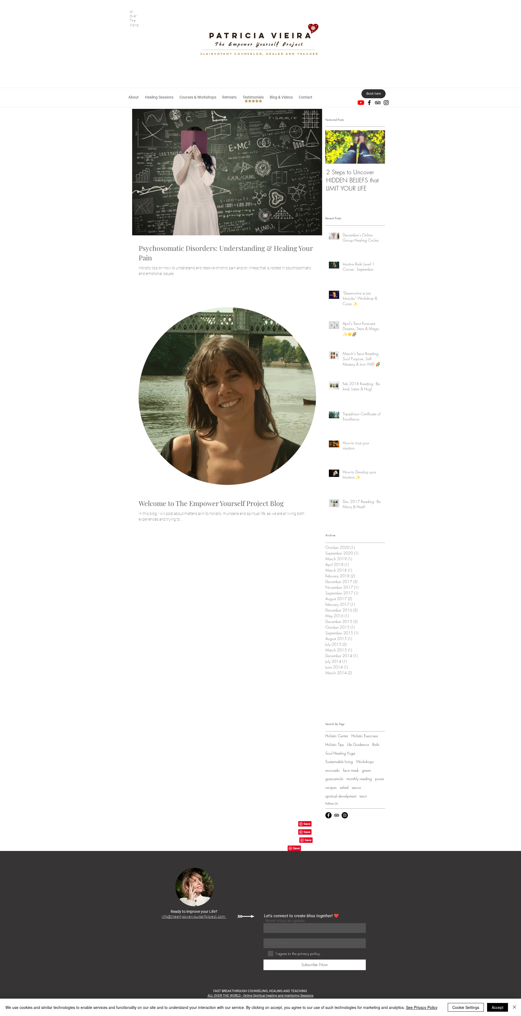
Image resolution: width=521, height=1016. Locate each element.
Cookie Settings (465, 1007)
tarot (363, 796)
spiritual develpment (340, 796)
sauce (356, 787)
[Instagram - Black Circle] (345, 815)
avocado (332, 770)
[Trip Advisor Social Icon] (336, 815)
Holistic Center (336, 735)
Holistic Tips (334, 744)
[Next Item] (376, 147)
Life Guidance (358, 744)
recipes (330, 787)
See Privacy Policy (421, 1007)
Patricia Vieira (261, 35)
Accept (497, 1007)
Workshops (365, 761)
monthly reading (359, 778)
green (366, 770)
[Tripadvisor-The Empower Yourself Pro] (377, 102)
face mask (351, 770)
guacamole (334, 778)
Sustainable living (339, 761)
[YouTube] (361, 102)
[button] (159, 97)
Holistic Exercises (364, 735)
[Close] (514, 1007)
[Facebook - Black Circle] (328, 815)
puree (379, 778)
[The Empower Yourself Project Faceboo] (369, 102)
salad (344, 787)
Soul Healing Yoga (340, 753)
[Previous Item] (334, 147)
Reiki (375, 744)
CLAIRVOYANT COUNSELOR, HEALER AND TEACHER (259, 54)
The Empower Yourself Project (259, 44)
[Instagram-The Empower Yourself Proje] (386, 102)
